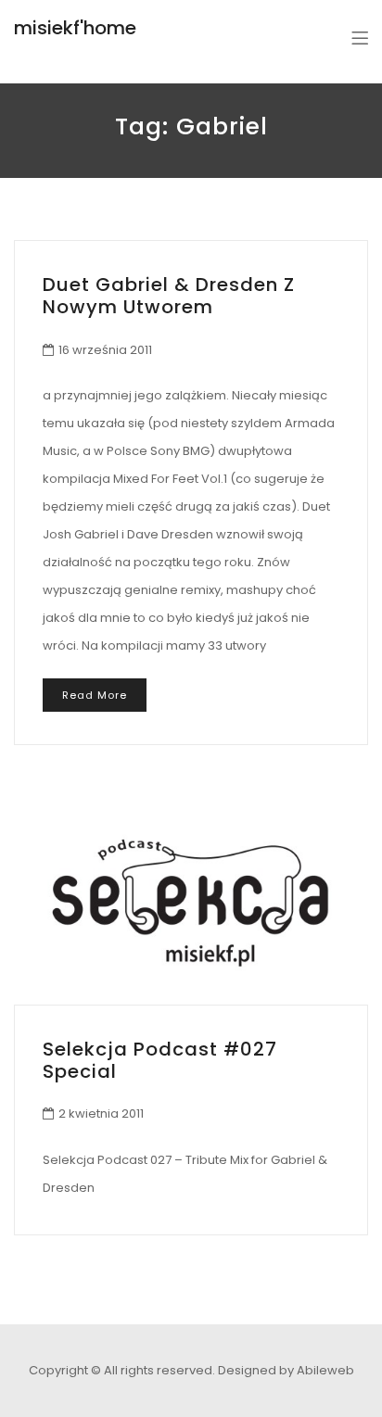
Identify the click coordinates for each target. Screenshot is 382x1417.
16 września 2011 (105, 350)
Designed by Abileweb (286, 1370)
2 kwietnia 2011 (101, 1113)
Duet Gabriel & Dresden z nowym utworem (169, 296)
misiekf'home (75, 28)
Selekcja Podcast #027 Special (160, 1060)
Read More (94, 695)
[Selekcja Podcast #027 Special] (191, 903)
